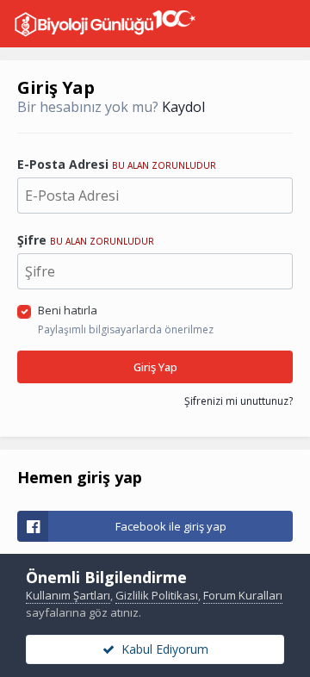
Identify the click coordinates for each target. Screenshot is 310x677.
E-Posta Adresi (116, 164)
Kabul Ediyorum (161, 649)
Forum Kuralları (242, 595)
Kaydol (183, 106)
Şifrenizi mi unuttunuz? (238, 401)
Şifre (85, 240)
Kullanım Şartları (68, 595)
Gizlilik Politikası (156, 595)
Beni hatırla (67, 310)
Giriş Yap (155, 367)
